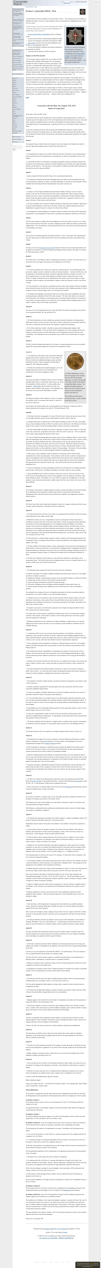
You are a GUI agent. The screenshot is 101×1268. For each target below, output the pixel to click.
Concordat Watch (29, 6)
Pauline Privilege (49, 743)
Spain (15, 128)
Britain (15, 86)
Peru (14, 120)
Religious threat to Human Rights (17, 54)
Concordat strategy (17, 60)
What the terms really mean (18, 69)
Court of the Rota (37, 781)
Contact (62, 1262)
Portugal (15, 124)
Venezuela (15, 133)
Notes (27, 97)
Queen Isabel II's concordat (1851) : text (18, 34)
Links (68, 1262)
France (15, 100)
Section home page (17, 139)
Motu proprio (32, 43)
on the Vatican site (62, 1229)
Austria (15, 80)
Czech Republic (17, 94)
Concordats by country (18, 74)
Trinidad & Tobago (17, 131)
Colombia (15, 88)
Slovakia (15, 126)
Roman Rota (69, 787)
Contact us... (16, 141)
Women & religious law (18, 56)
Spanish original (49, 1229)
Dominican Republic (18, 96)
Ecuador (15, 98)
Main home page (17, 136)
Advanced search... (67, 3)
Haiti (14, 105)
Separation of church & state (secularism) (18, 51)
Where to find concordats (18, 66)
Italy (14, 111)
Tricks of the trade (17, 62)
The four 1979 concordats (19, 45)
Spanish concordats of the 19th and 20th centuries (19, 20)
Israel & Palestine (17, 109)
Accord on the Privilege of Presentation (39, 34)
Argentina (15, 78)
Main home (36, 1262)
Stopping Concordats (18, 64)
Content (51, 1262)
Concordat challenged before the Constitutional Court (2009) (18, 14)
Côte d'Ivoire (16, 90)
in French (64, 1232)
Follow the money (17, 58)
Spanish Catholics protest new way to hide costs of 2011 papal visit (19, 10)
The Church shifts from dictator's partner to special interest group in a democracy (19, 27)
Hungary (15, 107)
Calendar (57, 1262)
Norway (15, 118)
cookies (91, 1263)
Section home (44, 1262)
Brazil (15, 84)
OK (92, 1266)
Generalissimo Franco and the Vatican (18, 23)
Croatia (15, 92)
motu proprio (78, 781)
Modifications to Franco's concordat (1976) (19, 43)
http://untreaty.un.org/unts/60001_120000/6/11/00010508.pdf (56, 1238)
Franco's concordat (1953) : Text (19, 40)
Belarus (15, 82)
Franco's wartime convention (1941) (17, 37)
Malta (15, 113)
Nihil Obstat (37, 386)
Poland (15, 122)
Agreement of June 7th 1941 (47, 248)
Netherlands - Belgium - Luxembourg (18, 116)
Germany (15, 103)
